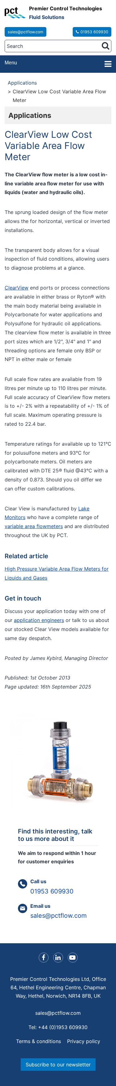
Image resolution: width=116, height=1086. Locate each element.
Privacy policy (83, 1041)
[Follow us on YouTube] (73, 958)
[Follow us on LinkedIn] (58, 958)
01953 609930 (94, 32)
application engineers (39, 620)
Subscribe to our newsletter (58, 1064)
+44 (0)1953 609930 (63, 1027)
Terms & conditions (38, 1041)
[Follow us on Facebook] (44, 958)
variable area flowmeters (34, 526)
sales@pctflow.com (25, 32)
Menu (11, 62)
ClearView (16, 288)
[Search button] (105, 46)
